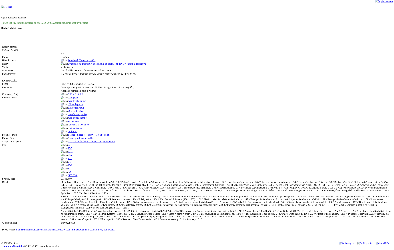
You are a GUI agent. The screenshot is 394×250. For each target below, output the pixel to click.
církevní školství (76, 107)
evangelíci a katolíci (77, 118)
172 (70, 168)
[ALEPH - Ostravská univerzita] (6, 7)
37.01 (70, 151)
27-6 (70, 165)
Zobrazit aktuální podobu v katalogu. (71, 23)
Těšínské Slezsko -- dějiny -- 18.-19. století (88, 134)
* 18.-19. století (75, 94)
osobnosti (72, 131)
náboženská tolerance (78, 124)
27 (69, 145)
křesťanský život (76, 111)
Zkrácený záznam (64, 229)
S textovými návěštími (85, 229)
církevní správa (75, 104)
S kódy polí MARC (105, 229)
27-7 (70, 148)
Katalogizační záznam (45, 229)
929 (70, 172)
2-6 (69, 162)
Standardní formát (25, 229)
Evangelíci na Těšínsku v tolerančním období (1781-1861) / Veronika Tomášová (107, 63)
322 (70, 158)
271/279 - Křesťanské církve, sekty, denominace (91, 141)
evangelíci (73, 97)
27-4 (70, 155)
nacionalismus (75, 128)
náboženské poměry (77, 114)
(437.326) (72, 175)
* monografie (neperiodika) (81, 138)
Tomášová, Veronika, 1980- (81, 60)
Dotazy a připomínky (13, 246)
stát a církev (73, 121)
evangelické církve (77, 101)
